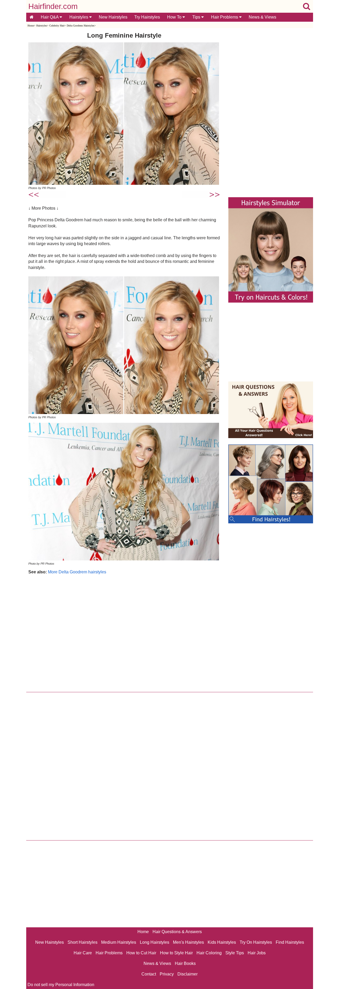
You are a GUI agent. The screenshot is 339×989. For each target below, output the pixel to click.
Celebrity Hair (56, 25)
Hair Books (185, 963)
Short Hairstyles (82, 942)
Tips (196, 17)
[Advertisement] (124, 632)
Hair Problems (225, 17)
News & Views (262, 17)
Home (31, 25)
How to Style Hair (176, 953)
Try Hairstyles (147, 17)
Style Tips (234, 953)
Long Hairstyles (154, 942)
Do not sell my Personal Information (61, 984)
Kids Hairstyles (222, 942)
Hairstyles (79, 17)
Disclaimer (187, 974)
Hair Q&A (50, 17)
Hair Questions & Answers (177, 931)
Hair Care (83, 953)
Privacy (167, 974)
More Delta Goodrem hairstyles (77, 572)
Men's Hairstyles (188, 942)
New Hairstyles (113, 17)
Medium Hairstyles (118, 942)
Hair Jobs (257, 953)
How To (174, 17)
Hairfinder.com (53, 6)
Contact (148, 974)
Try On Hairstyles (256, 942)
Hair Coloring (209, 953)
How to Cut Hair (141, 953)
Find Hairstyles (290, 942)
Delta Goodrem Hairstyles (80, 25)
